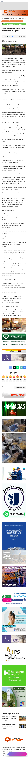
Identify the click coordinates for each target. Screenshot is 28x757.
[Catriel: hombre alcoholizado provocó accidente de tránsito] (22, 718)
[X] (15, 743)
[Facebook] (13, 743)
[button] (3, 11)
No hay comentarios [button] (21, 387)
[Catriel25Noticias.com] (10, 11)
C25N (3, 40)
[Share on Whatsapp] (17, 367)
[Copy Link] (10, 36)
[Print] (12, 36)
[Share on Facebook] (5, 36)
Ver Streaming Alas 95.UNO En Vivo (17, 754)
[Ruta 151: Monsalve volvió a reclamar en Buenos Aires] (22, 726)
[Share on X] (8, 36)
